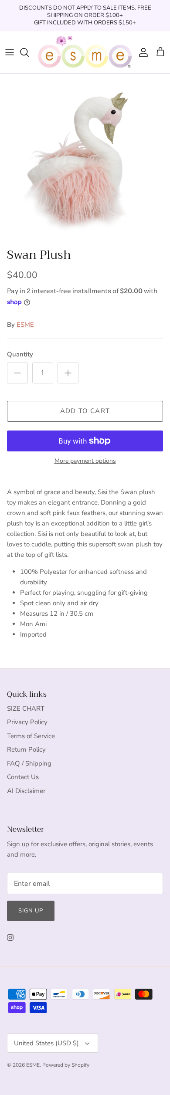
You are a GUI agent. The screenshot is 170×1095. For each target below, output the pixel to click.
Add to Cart (85, 411)
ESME (25, 324)
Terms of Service (31, 736)
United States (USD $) (46, 1043)
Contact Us (23, 777)
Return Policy (26, 749)
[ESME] (85, 52)
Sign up (30, 911)
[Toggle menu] (9, 52)
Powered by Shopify (65, 1064)
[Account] (141, 52)
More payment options (85, 461)
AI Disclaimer (26, 791)
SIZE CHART (25, 708)
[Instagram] (10, 937)
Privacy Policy (27, 722)
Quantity (20, 354)
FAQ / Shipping (29, 763)
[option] (85, 159)
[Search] (28, 52)
